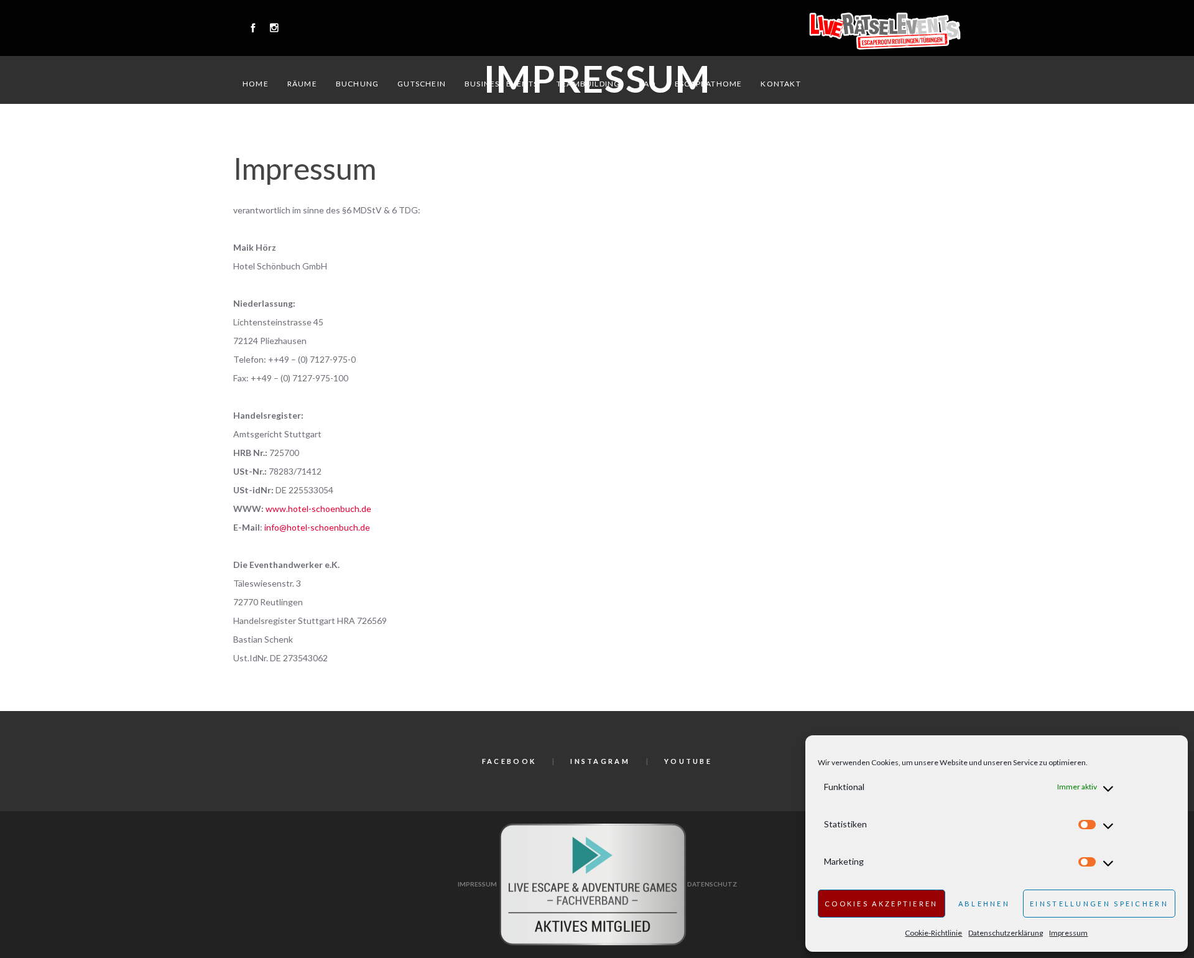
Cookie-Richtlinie (933, 932)
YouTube (688, 761)
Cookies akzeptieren (881, 904)
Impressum (1068, 932)
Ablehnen (984, 904)
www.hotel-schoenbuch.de (318, 508)
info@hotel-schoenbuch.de (317, 527)
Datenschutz (712, 884)
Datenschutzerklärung (1005, 932)
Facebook (509, 761)
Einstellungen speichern (1099, 904)
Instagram (600, 761)
